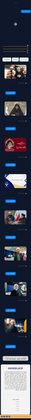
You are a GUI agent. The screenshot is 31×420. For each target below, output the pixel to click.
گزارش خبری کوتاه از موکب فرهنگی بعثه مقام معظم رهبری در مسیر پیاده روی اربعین (15, 305)
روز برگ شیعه (20, 50)
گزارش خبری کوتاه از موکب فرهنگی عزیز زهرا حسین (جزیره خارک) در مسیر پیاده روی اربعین (15, 88)
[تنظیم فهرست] (15, 7)
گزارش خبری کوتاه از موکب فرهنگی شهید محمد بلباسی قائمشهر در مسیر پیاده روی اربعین (16, 341)
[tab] (24, 60)
